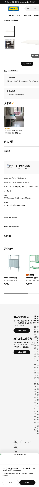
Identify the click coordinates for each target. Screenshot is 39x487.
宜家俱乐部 (35, 373)
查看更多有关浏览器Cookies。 (19, 469)
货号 (5, 71)
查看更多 (21, 325)
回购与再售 (35, 425)
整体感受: (8, 133)
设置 (10, 482)
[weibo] (16, 447)
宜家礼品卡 (38, 431)
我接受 (27, 482)
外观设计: (8, 131)
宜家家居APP (35, 332)
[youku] (16, 452)
